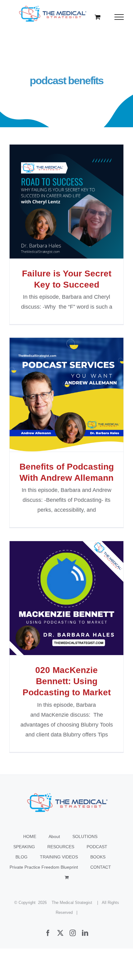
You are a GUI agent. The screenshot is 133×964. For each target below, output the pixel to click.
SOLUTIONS (84, 836)
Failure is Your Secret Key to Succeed (66, 201)
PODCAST (97, 846)
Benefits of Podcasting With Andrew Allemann (66, 394)
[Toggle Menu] (119, 17)
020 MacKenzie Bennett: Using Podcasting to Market (66, 598)
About (54, 836)
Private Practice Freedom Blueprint (44, 867)
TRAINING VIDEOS (59, 856)
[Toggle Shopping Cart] (98, 17)
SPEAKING (24, 846)
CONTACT (100, 867)
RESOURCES (60, 846)
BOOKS (97, 856)
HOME (29, 836)
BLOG (21, 856)
